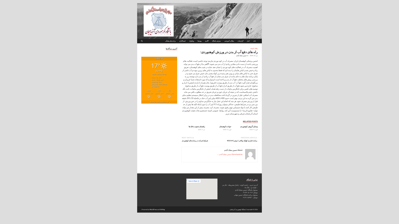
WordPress (153, 209)
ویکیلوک (191, 41)
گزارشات (240, 41)
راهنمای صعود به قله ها (197, 126)
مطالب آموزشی (229, 41)
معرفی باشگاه (216, 41)
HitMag (162, 209)
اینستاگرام (182, 41)
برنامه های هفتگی (170, 41)
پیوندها (199, 41)
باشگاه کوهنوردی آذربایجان (238, 209)
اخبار (248, 41)
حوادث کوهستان (225, 126)
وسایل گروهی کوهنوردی (249, 126)
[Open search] (141, 41)
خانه (254, 41)
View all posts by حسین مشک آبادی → (230, 154)
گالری (207, 41)
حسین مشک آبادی (241, 55)
